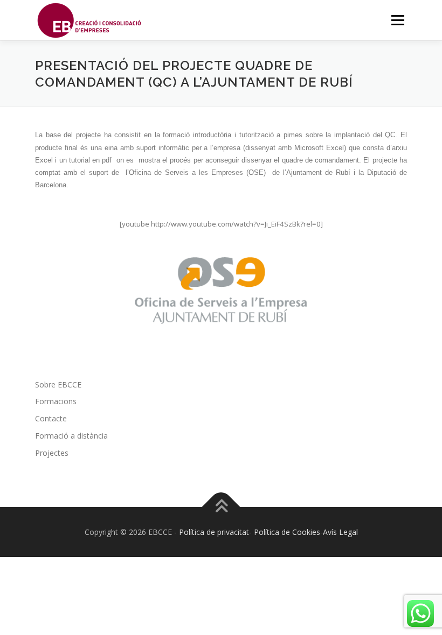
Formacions (56, 401)
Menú (397, 20)
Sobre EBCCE (58, 384)
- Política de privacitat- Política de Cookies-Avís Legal (266, 532)
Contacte (51, 418)
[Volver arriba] (221, 507)
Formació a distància (71, 436)
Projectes (51, 453)
